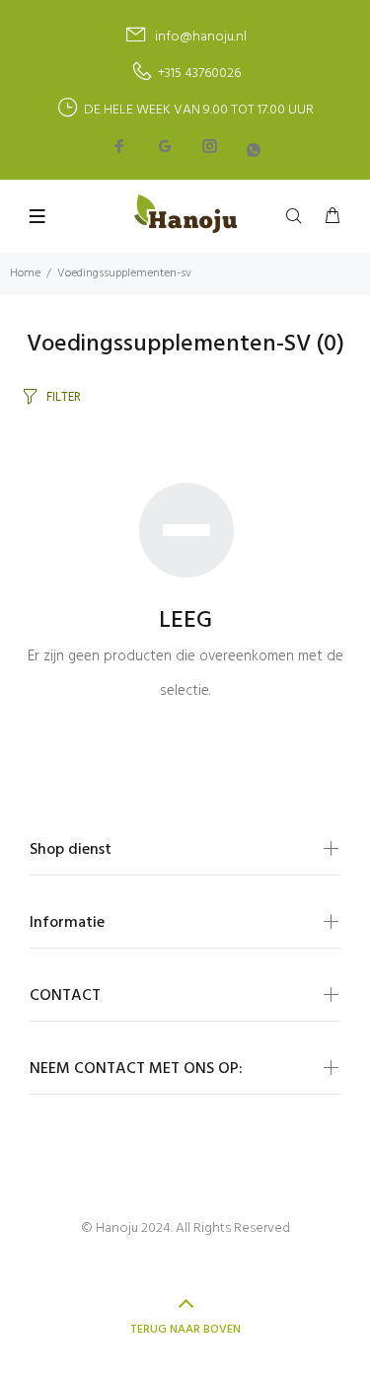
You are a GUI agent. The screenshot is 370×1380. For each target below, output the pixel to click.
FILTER (63, 397)
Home (25, 273)
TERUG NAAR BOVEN (185, 1330)
